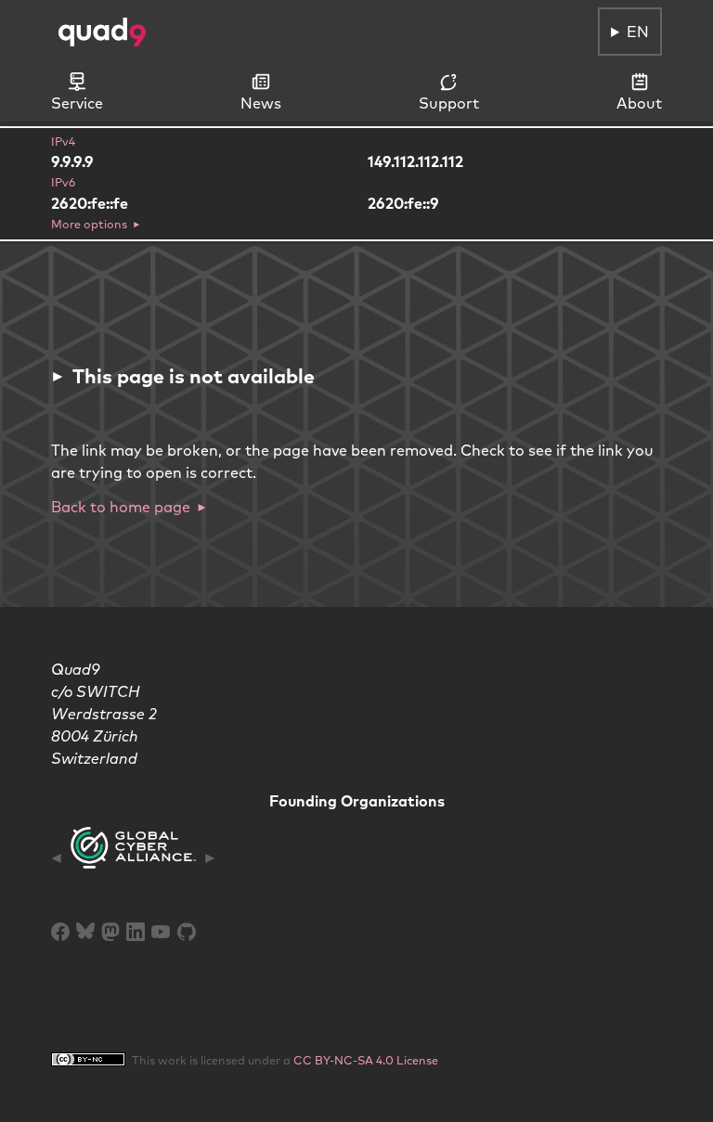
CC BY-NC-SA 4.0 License (365, 1059)
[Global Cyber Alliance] (133, 858)
